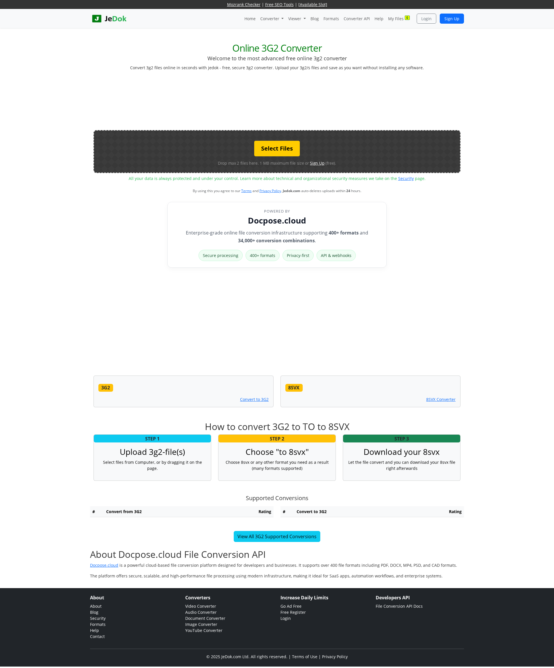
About (96, 606)
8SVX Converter (441, 399)
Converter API (357, 18)
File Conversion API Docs (399, 606)
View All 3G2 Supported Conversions (277, 536)
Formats (331, 18)
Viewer (295, 18)
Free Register (293, 612)
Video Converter (200, 606)
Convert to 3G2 (254, 399)
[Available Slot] (312, 4)
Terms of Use (304, 656)
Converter (270, 18)
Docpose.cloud (277, 220)
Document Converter (205, 618)
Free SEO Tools (279, 4)
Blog (314, 18)
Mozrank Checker (244, 4)
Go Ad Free (291, 606)
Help (379, 18)
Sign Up (451, 18)
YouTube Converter (203, 630)
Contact (97, 636)
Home (250, 18)
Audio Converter (201, 612)
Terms (246, 190)
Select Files (277, 148)
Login (426, 18)
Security (406, 178)
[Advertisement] (277, 102)
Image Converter (201, 624)
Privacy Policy (270, 190)
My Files (398, 18)
